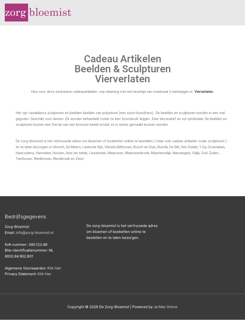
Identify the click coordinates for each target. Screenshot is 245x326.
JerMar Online (166, 307)
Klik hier (54, 268)
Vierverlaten (203, 91)
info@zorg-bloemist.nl (35, 232)
